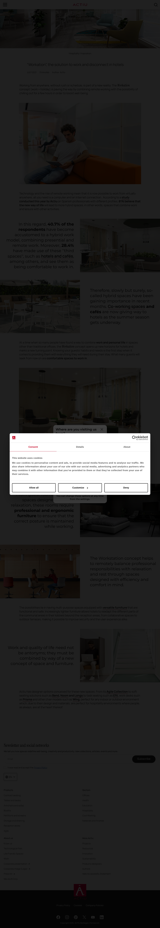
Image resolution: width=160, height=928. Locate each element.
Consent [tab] (33, 446)
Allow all (34, 487)
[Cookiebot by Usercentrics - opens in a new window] (134, 437)
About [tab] (126, 446)
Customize (78, 487)
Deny (126, 487)
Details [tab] (80, 446)
